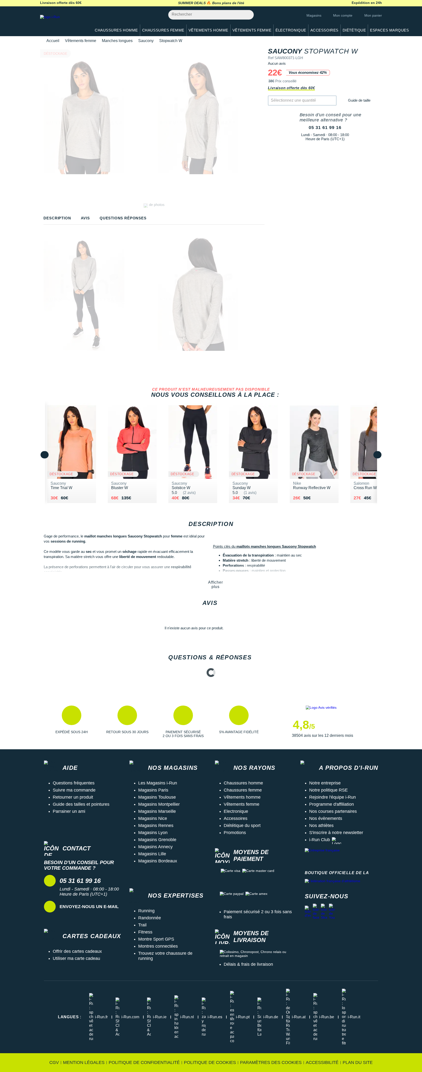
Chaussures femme (243, 790)
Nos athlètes (321, 825)
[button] (71, 721)
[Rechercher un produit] (247, 15)
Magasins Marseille (157, 811)
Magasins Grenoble (157, 839)
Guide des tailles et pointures (81, 804)
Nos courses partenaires (333, 811)
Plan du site (358, 1062)
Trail (142, 924)
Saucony (146, 41)
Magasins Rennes (155, 825)
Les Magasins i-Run (157, 783)
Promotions (235, 832)
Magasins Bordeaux (157, 860)
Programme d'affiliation (331, 804)
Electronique (236, 811)
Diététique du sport (242, 825)
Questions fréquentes (74, 783)
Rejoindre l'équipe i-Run (332, 797)
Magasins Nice (152, 818)
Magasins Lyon (153, 832)
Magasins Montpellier (159, 804)
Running (146, 910)
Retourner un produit (73, 797)
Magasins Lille (152, 853)
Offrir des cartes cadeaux (77, 951)
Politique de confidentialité (144, 1062)
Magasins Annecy (155, 846)
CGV (54, 1062)
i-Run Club (319, 839)
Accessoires (235, 818)
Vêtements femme (80, 41)
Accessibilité (322, 1062)
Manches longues (117, 41)
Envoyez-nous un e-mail (89, 906)
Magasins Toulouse (157, 797)
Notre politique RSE (328, 790)
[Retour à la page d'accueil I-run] (63, 23)
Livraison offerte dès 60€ (291, 88)
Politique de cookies (210, 1062)
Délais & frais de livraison (248, 964)
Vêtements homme (242, 797)
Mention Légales (84, 1062)
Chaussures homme (243, 783)
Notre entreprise (325, 783)
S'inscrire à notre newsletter (336, 832)
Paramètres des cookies (271, 1062)
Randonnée (149, 917)
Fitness (145, 932)
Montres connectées (158, 946)
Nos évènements (325, 818)
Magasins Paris (153, 790)
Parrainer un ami (69, 811)
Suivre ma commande (74, 790)
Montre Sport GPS (156, 939)
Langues (69, 1017)
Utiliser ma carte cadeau (76, 958)
